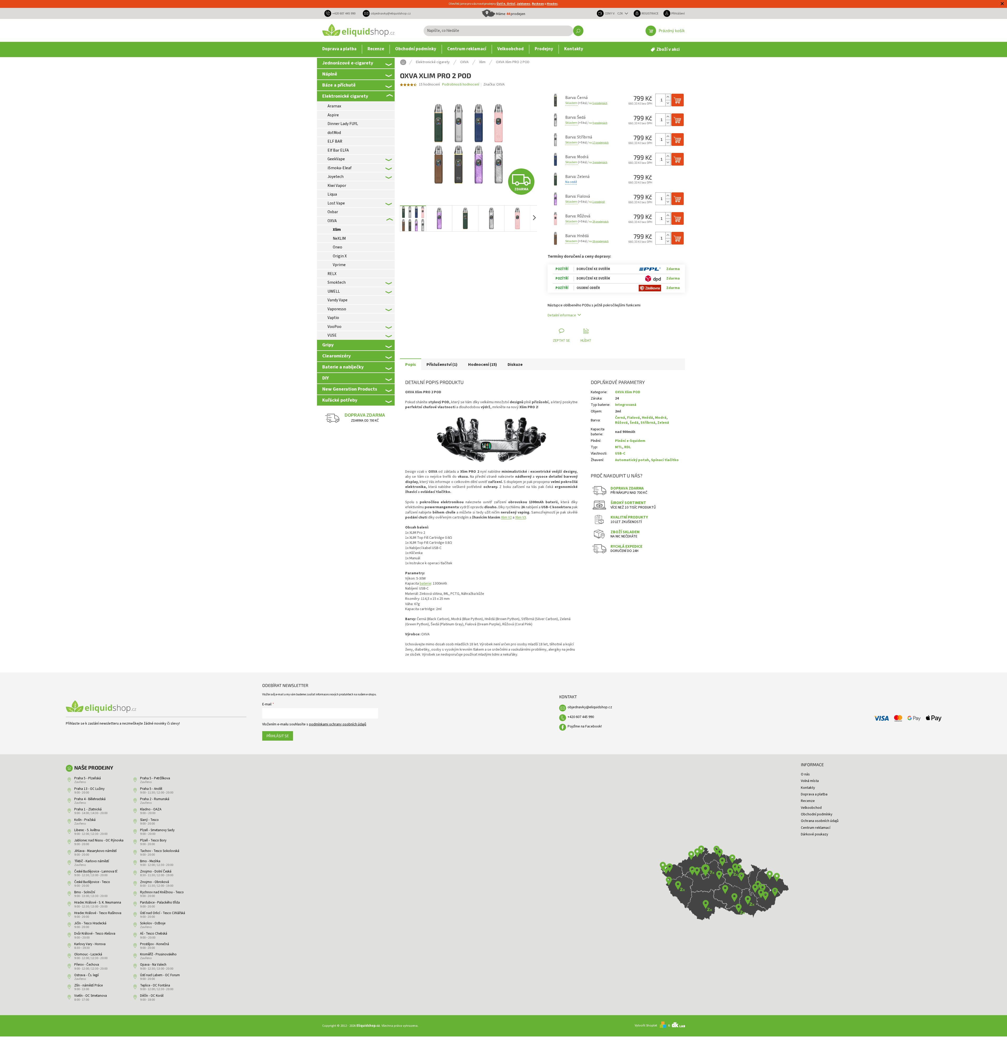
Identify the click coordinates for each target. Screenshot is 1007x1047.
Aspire (333, 115)
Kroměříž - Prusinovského (158, 954)
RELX (332, 274)
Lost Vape (336, 203)
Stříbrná (648, 422)
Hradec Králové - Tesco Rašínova (97, 913)
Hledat (578, 31)
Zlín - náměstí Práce (88, 985)
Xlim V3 (520, 517)
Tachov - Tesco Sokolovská (159, 851)
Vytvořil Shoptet (646, 1025)
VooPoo (334, 327)
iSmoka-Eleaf (339, 168)
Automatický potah (632, 460)
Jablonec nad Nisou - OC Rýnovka (98, 840)
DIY (325, 378)
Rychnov (538, 4)
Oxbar (333, 212)
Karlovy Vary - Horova (90, 944)
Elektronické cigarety (345, 96)
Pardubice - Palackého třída (160, 902)
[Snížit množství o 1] (668, 103)
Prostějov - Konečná (154, 944)
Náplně (329, 74)
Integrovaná (625, 404)
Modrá (660, 417)
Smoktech (337, 282)
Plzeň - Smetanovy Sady (157, 830)
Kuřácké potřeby (339, 400)
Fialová (633, 417)
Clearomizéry (336, 355)
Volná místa (810, 781)
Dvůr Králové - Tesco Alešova (94, 933)
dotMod (334, 133)
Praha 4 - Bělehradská (90, 799)
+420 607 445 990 (581, 717)
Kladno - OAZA (150, 809)
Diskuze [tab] (515, 364)
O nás (805, 774)
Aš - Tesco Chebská (153, 933)
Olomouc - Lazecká (88, 954)
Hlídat (586, 340)
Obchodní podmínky (816, 814)
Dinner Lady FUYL (343, 124)
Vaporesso (337, 309)
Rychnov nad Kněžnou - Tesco (162, 892)
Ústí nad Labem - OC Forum (160, 975)
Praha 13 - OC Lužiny (89, 788)
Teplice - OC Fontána (155, 985)
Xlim (337, 229)
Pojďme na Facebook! (585, 726)
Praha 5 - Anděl (151, 788)
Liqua (332, 194)
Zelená (663, 422)
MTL (618, 447)
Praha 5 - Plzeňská (87, 778)
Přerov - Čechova (86, 964)
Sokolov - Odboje (152, 923)
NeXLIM (339, 238)
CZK (620, 13)
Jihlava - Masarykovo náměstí (95, 851)
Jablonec (523, 4)
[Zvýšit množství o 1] (668, 97)
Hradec (552, 4)
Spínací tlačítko (665, 460)
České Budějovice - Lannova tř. (96, 871)
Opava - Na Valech (153, 964)
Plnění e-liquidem (630, 440)
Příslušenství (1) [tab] (442, 364)
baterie (425, 583)
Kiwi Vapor (337, 185)
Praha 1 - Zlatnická (88, 809)
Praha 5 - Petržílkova (155, 778)
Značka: (494, 84)
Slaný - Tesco (149, 819)
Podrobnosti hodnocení (460, 84)
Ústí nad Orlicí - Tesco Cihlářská (162, 913)
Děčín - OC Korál (151, 995)
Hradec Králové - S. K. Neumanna (97, 902)
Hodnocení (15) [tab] (482, 364)
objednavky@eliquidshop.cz (590, 707)
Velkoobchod (811, 807)
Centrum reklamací (815, 827)
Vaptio (333, 318)
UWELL (334, 291)
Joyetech (336, 177)
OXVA (332, 221)
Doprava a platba (814, 794)
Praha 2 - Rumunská (154, 799)
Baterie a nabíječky (343, 366)
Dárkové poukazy (814, 834)
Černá (620, 417)
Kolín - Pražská (85, 819)
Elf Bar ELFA (338, 150)
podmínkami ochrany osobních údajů (337, 724)
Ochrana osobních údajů (820, 821)
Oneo (337, 247)
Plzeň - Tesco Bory (153, 840)
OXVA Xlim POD (627, 392)
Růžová (621, 422)
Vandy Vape (338, 300)
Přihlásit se (277, 736)
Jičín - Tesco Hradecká (90, 923)
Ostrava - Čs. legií (86, 975)
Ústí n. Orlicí (506, 4)
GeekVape (336, 159)
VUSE (332, 335)
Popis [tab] (410, 364)
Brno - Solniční (84, 892)
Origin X (340, 256)
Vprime (339, 265)
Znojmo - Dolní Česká (155, 871)
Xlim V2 (506, 517)
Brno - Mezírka (150, 861)
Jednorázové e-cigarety (347, 62)
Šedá (634, 422)
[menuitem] (339, 49)
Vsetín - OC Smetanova (90, 995)
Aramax (334, 106)
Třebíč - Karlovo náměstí (91, 861)
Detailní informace (562, 315)
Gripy (328, 344)
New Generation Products (349, 389)
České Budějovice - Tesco (92, 882)
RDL (627, 447)
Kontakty (808, 787)
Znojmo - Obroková (154, 882)
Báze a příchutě (339, 85)
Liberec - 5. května (87, 830)
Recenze (808, 801)
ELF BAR (335, 141)
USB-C (620, 453)
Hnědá (647, 417)
